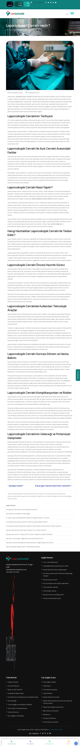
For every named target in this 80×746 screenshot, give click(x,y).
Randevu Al (78, 375)
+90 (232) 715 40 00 (12, 572)
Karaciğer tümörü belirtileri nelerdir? (53, 485)
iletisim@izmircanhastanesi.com (16, 569)
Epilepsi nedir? (16, 485)
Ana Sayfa (9, 30)
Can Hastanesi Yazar (16, 93)
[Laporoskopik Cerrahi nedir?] (40, 65)
